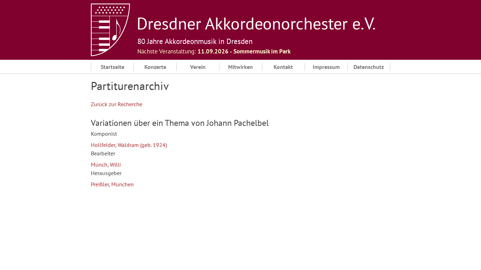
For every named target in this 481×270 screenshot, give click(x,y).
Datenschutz (369, 66)
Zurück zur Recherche (116, 104)
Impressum (326, 66)
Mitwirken (240, 66)
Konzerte (155, 66)
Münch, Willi (106, 164)
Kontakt (283, 66)
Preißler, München (112, 184)
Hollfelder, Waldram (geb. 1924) (129, 144)
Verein (198, 66)
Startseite (112, 66)
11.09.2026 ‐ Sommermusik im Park (244, 51)
